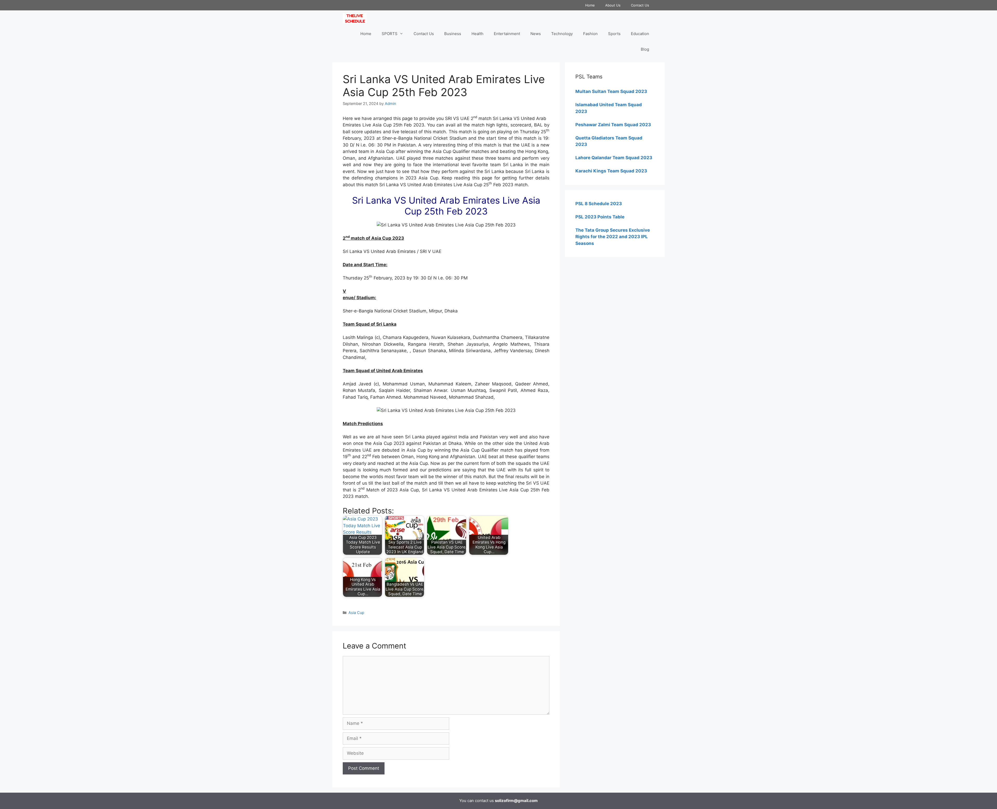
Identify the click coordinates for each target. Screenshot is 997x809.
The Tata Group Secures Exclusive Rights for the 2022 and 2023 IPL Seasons (612, 237)
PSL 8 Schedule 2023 (598, 203)
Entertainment (507, 33)
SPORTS (390, 33)
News (535, 33)
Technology (562, 33)
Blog (645, 49)
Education (640, 33)
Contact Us (640, 5)
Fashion (590, 33)
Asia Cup (356, 612)
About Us (613, 5)
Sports (614, 33)
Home (590, 5)
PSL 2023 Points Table (599, 216)
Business (452, 33)
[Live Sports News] (356, 18)
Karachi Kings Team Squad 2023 (611, 170)
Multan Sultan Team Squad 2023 (611, 91)
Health (477, 33)
